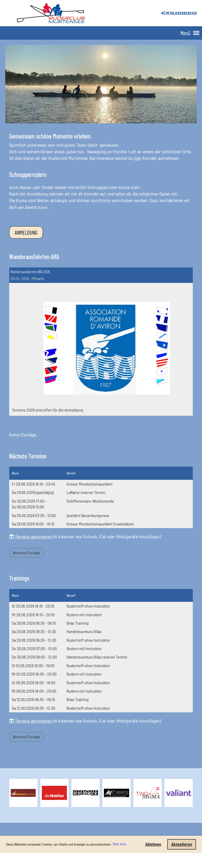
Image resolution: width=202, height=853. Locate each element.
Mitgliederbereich (181, 12)
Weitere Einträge (26, 552)
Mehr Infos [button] (120, 844)
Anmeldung (26, 232)
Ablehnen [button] (153, 844)
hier (137, 158)
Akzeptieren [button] (181, 844)
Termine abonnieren (33, 536)
